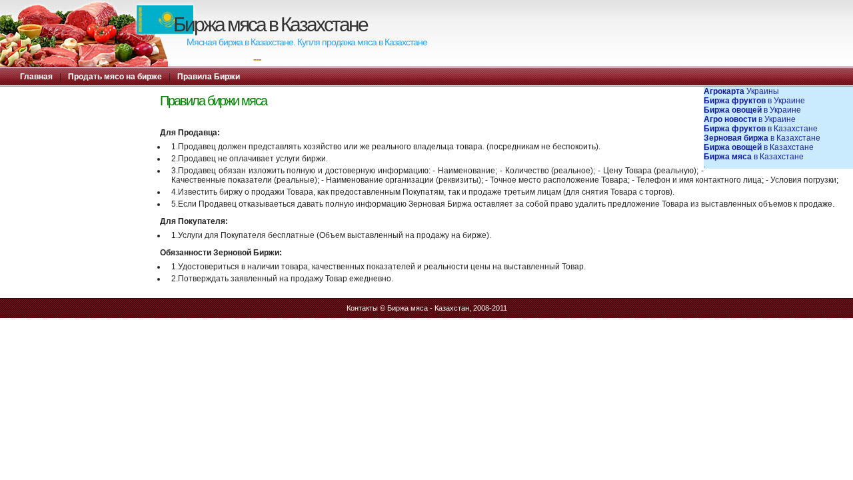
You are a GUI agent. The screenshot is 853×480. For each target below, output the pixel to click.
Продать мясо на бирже (115, 76)
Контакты (362, 308)
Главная (36, 76)
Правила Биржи (208, 76)
